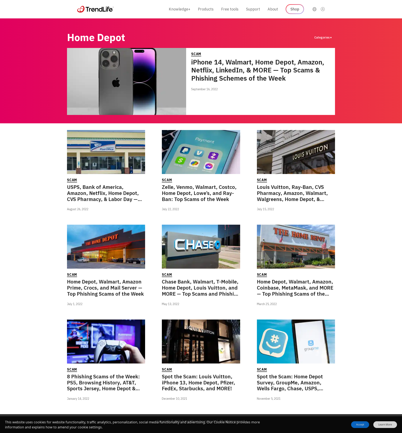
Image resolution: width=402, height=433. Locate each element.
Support (253, 9)
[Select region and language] (314, 9)
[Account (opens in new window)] (323, 9)
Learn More (385, 424)
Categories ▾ (323, 37)
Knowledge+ (179, 9)
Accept (360, 424)
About (273, 9)
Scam (196, 54)
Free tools (229, 9)
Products (206, 9)
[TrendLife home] (95, 9)
